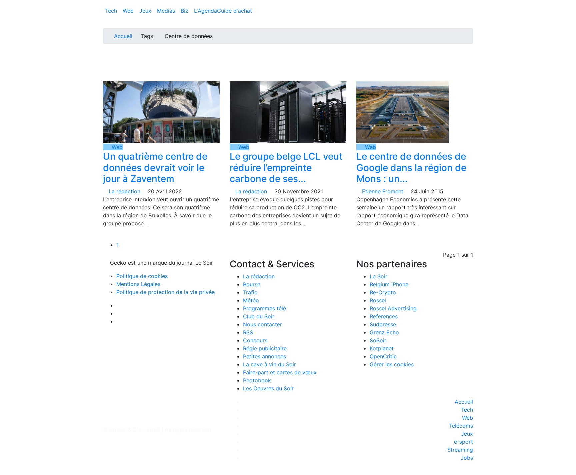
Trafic (250, 292)
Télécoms (461, 425)
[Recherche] (471, 12)
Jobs (467, 457)
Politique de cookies (142, 276)
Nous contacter (262, 324)
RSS (248, 332)
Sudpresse (383, 324)
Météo (251, 300)
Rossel (378, 300)
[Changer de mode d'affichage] (469, 4)
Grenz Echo (384, 332)
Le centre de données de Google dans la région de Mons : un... (411, 167)
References (384, 316)
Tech (112, 10)
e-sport (463, 441)
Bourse (251, 284)
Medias (167, 10)
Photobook (257, 380)
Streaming (460, 449)
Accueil (123, 36)
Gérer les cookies (392, 364)
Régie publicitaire (265, 348)
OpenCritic (383, 356)
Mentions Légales (138, 284)
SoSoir (378, 340)
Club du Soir (258, 316)
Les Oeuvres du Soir (268, 388)
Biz (185, 10)
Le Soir (378, 276)
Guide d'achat (234, 10)
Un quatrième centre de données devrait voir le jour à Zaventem (155, 167)
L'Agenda (205, 10)
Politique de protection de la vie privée (165, 292)
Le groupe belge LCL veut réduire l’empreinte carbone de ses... (286, 167)
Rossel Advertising (393, 308)
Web (129, 10)
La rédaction (259, 276)
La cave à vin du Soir (269, 364)
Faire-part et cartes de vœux (280, 372)
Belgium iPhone (389, 284)
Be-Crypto (383, 292)
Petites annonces (264, 356)
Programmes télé (264, 308)
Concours (255, 340)
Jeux (146, 10)
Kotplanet (382, 348)
